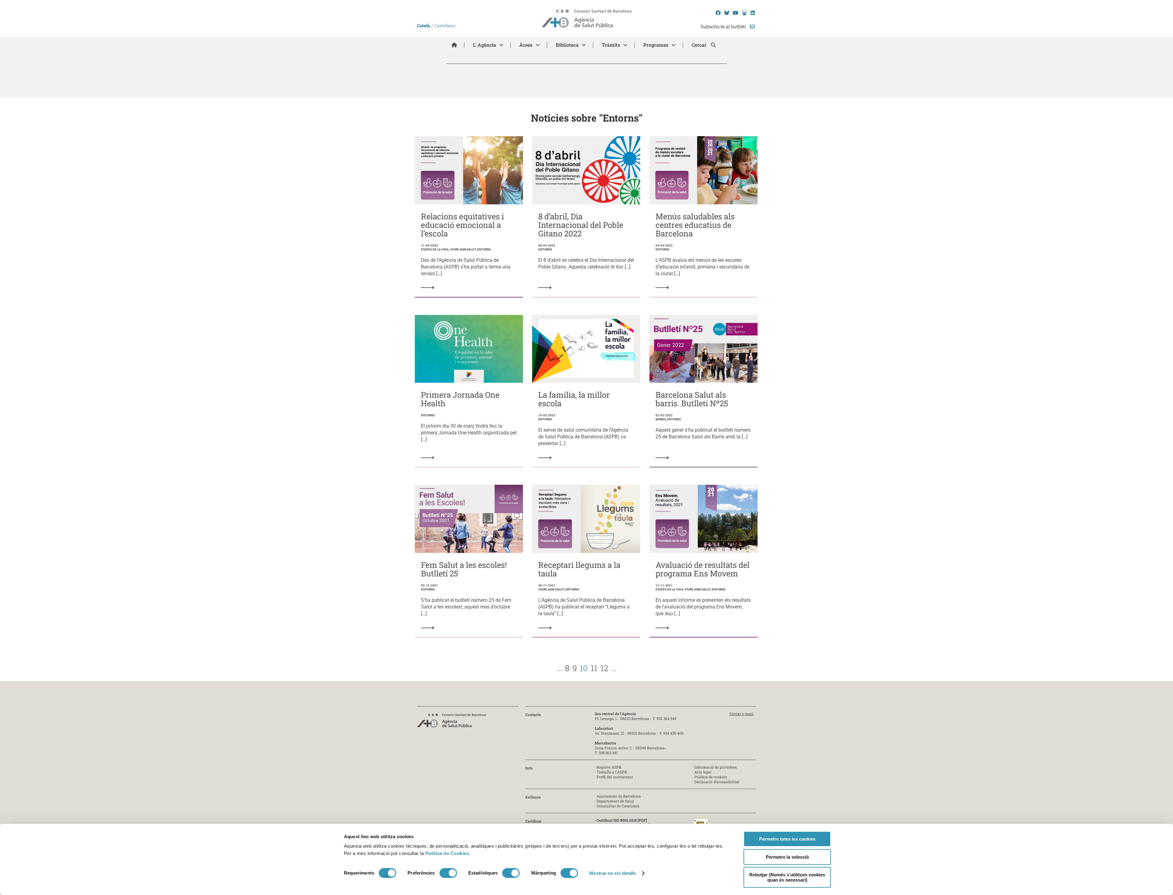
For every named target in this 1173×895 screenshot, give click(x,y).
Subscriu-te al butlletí (723, 27)
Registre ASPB (609, 767)
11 (594, 668)
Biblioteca (567, 45)
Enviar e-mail (741, 713)
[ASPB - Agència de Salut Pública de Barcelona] (451, 722)
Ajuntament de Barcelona (619, 796)
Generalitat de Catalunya (618, 805)
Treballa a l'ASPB (612, 771)
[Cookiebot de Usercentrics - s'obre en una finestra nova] (369, 883)
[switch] (448, 873)
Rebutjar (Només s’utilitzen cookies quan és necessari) (787, 877)
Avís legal (702, 771)
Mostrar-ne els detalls (612, 873)
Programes (655, 45)
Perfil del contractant (615, 776)
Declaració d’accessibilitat (716, 781)
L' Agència (484, 45)
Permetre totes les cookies (787, 839)
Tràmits (611, 45)
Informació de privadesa (715, 767)
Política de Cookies (447, 853)
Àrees (525, 45)
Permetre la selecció (787, 857)
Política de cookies (710, 776)
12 (604, 668)
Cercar (700, 45)
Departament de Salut (615, 800)
